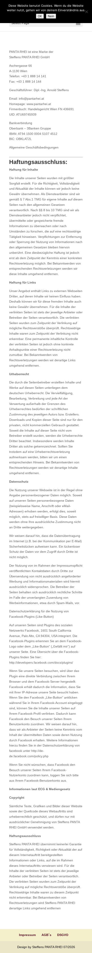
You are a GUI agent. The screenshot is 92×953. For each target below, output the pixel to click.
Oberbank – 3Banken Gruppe (30, 128)
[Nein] (86, 11)
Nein (51, 16)
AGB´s (46, 935)
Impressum (27, 935)
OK (40, 16)
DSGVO (62, 935)
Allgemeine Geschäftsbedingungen (34, 147)
